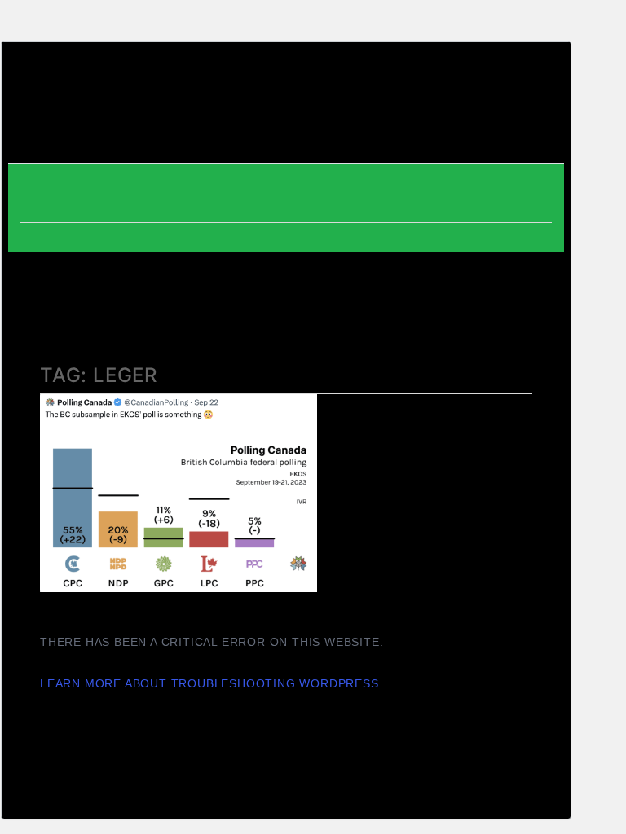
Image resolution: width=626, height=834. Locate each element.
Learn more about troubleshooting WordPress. (211, 683)
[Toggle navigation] (528, 106)
